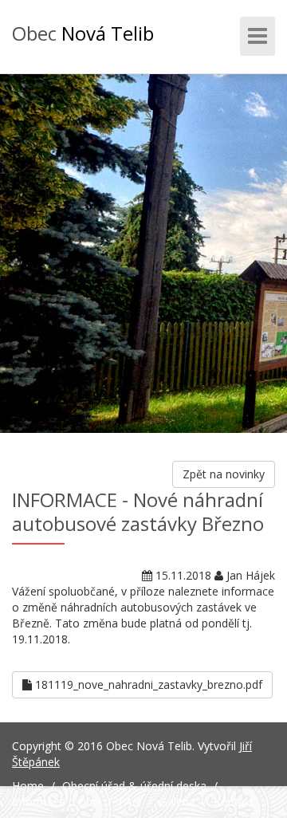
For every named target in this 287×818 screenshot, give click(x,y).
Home (28, 785)
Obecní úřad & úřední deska (134, 785)
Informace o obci (56, 801)
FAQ (130, 801)
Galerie (177, 801)
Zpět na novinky (224, 474)
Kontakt (234, 801)
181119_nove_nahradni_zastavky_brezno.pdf (147, 684)
